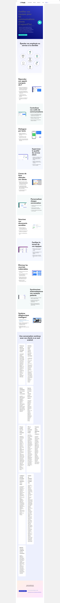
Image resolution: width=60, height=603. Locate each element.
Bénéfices (34, 2)
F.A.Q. (43, 2)
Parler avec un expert (23, 34)
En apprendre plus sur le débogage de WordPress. (34, 592)
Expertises (38, 2)
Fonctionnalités (30, 2)
